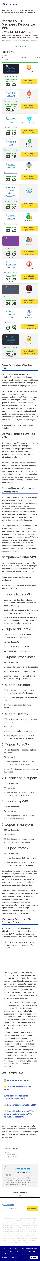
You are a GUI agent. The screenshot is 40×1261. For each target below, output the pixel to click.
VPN (8, 1152)
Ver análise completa (11, 76)
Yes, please (32, 1209)
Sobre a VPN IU (11, 1154)
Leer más (14, 1257)
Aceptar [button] (33, 1257)
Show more (21, 46)
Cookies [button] (24, 1257)
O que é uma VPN (12, 1156)
